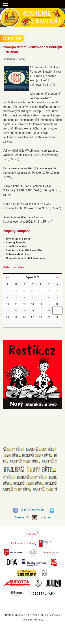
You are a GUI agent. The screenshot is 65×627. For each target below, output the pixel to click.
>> (57, 277)
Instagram (44, 517)
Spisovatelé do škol (18, 254)
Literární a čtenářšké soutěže (24, 250)
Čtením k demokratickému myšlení (27, 258)
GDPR (43, 615)
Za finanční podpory (23, 543)
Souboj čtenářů (15, 242)
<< (7, 277)
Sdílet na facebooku (32, 510)
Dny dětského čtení (18, 238)
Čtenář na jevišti (16, 246)
